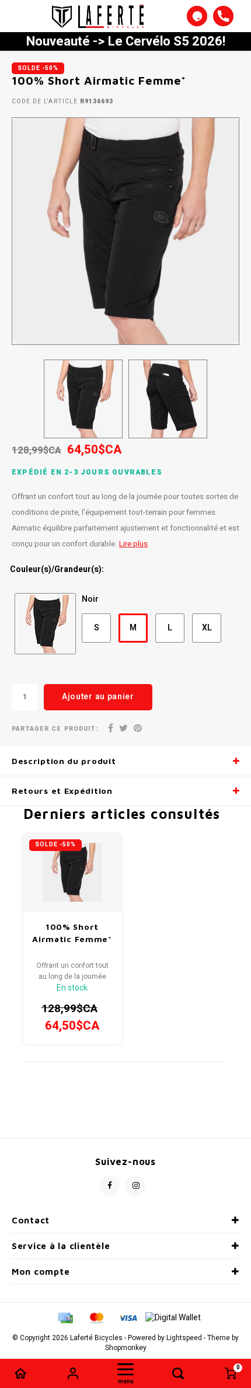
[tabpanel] (125, 231)
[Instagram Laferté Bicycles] (136, 1186)
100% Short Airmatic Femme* (72, 933)
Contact (31, 1220)
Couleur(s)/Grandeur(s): (57, 570)
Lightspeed (184, 1338)
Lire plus (133, 544)
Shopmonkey (126, 1348)
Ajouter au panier (98, 696)
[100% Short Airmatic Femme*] (72, 873)
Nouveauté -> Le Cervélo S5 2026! (125, 41)
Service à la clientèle (61, 1246)
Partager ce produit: (55, 728)
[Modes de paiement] (65, 1318)
